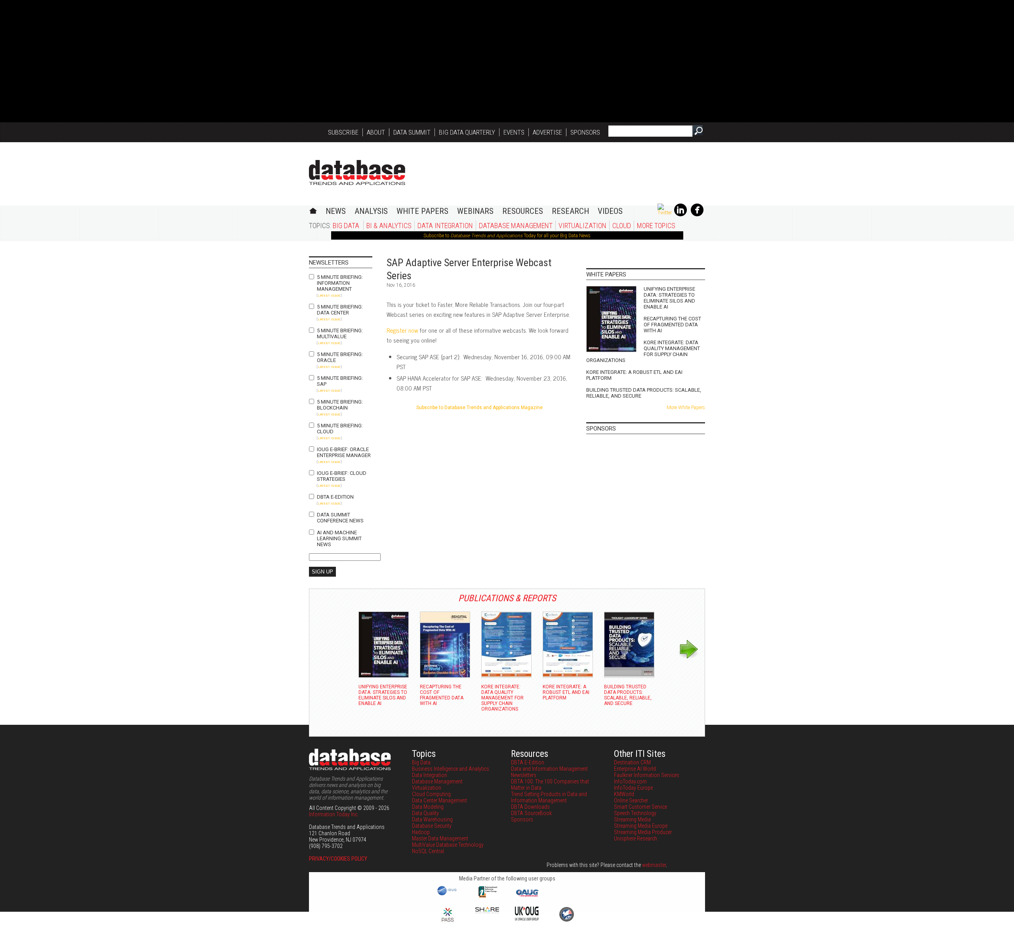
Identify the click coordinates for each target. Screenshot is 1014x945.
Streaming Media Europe (640, 826)
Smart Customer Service (640, 807)
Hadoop (421, 832)
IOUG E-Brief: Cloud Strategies (341, 476)
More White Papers (686, 407)
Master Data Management (440, 838)
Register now (402, 330)
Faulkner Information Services (646, 775)
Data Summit (412, 132)
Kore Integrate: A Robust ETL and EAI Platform (634, 375)
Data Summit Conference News (340, 518)
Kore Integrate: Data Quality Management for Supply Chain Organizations (643, 351)
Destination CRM (632, 762)
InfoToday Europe (633, 788)
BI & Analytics (389, 225)
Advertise (547, 132)
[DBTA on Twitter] (665, 212)
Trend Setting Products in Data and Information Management (549, 797)
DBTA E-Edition (335, 497)
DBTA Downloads (530, 807)
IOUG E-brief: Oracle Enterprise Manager (344, 452)
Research (570, 211)
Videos (610, 211)
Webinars (475, 211)
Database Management (516, 225)
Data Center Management (439, 800)
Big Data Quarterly (467, 132)
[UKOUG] (527, 918)
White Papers (422, 211)
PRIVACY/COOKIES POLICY (338, 858)
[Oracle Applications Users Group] (527, 897)
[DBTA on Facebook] (697, 214)
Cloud (621, 225)
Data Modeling (428, 807)
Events (513, 132)
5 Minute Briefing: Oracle (340, 357)
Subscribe (343, 132)
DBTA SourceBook (531, 813)
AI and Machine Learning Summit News (339, 538)
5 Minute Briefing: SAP (340, 381)
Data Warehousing (432, 819)
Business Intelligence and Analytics (450, 769)
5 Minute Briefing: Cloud (340, 428)
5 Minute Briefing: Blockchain (340, 405)
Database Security (432, 826)
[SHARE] (487, 911)
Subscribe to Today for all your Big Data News (507, 235)
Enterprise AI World (635, 769)
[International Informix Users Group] (487, 897)
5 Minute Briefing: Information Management (340, 283)
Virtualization (582, 225)
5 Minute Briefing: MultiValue (340, 333)
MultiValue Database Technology (448, 845)
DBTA (357, 172)
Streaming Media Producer (643, 832)
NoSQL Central (428, 851)
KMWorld (624, 794)
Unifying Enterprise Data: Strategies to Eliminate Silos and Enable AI (669, 298)
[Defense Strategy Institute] (566, 920)
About (376, 132)
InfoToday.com (630, 781)
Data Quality (425, 813)
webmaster (654, 865)
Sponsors (585, 132)
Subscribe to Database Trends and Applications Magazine (479, 407)
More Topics (656, 225)
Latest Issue (329, 295)
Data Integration (445, 225)
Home (313, 210)
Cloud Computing (431, 794)
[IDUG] (448, 895)
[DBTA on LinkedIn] (680, 214)
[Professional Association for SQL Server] (447, 922)
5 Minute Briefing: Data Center (340, 310)
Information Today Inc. (333, 814)
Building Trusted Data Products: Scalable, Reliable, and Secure (643, 393)
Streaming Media (632, 819)
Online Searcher (631, 800)
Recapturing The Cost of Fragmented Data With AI (672, 324)
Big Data (346, 225)
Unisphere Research (635, 838)
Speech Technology (635, 813)
